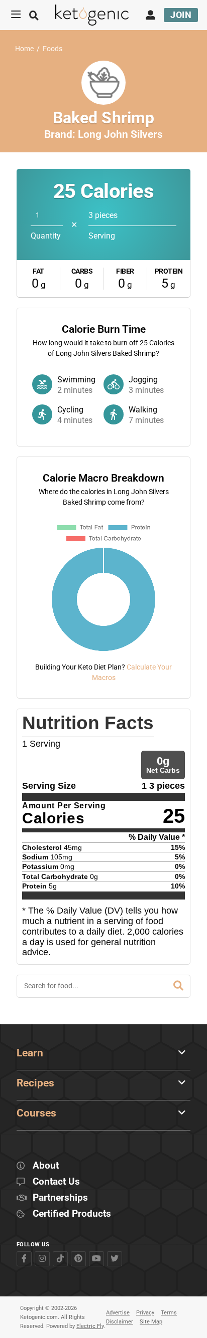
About (46, 1166)
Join (180, 15)
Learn (30, 1053)
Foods (52, 49)
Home (24, 49)
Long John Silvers (120, 134)
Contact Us (56, 1182)
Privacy (145, 1312)
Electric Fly (90, 1326)
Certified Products (72, 1214)
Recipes (35, 1083)
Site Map (151, 1321)
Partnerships (60, 1198)
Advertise (118, 1312)
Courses (36, 1113)
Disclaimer (119, 1321)
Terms (169, 1312)
